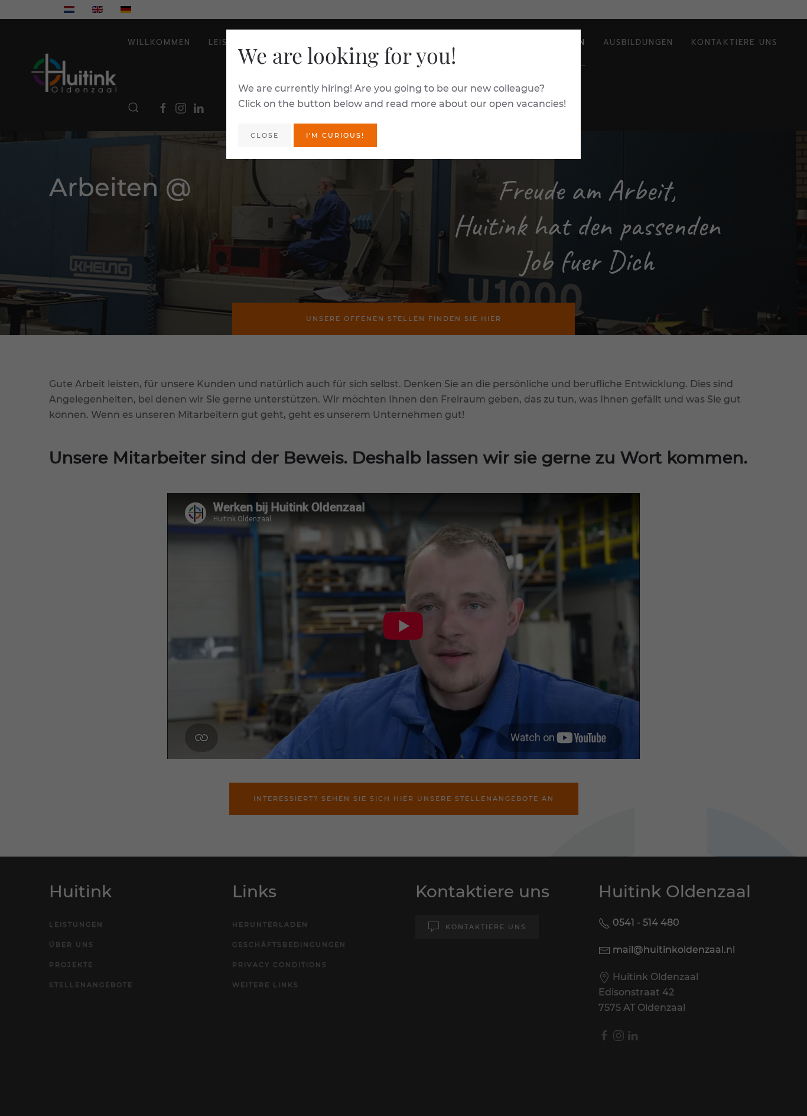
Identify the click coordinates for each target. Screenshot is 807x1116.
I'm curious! (335, 135)
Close (264, 135)
